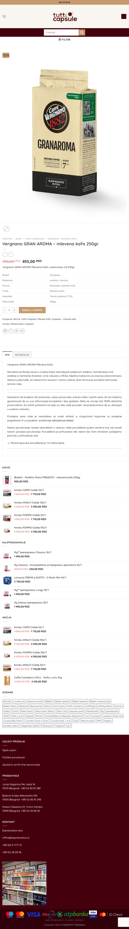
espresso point (77, 711)
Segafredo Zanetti (30, 726)
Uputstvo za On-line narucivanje (21, 764)
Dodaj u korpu (32, 310)
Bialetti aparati (62, 701)
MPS (99, 721)
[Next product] (5, 254)
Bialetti (49, 701)
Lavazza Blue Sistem (13, 721)
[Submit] (82, 32)
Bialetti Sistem (10, 706)
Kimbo (39, 716)
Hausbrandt (92, 711)
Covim (15, 711)
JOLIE (6, 716)
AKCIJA (16, 319)
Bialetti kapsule (80, 701)
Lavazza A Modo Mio (113, 716)
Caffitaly (90, 706)
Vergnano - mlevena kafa (62, 238)
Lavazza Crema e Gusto (37, 721)
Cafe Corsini (58, 706)
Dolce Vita (62, 711)
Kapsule (29, 716)
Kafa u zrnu (17, 716)
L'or (87, 716)
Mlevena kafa (17, 324)
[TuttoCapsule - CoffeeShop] (64, 17)
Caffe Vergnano (34, 238)
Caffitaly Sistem (104, 706)
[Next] (14, 227)
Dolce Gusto (27, 711)
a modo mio (19, 701)
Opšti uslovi (9, 750)
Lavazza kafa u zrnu (60, 721)
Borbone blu (36, 706)
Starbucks (47, 726)
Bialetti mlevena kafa (100, 701)
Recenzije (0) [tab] (22, 355)
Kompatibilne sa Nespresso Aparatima (63, 716)
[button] (4, 16)
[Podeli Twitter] (16, 331)
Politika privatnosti (13, 757)
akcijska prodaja (63, 420)
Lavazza (96, 716)
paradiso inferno (11, 726)
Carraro (119, 706)
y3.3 (69, 726)
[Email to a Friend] (22, 331)
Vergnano (29, 324)
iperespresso (112, 711)
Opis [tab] (7, 355)
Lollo (75, 721)
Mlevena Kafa (44, 319)
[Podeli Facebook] (11, 331)
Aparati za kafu (35, 701)
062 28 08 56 (64, 2)
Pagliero (108, 721)
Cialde (6, 711)
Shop (18, 238)
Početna (7, 238)
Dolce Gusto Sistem (45, 711)
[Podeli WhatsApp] (5, 331)
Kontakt (79, 920)
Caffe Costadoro (75, 706)
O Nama (69, 920)
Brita (47, 706)
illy (102, 711)
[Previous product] (10, 254)
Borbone (24, 706)
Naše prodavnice (54, 920)
